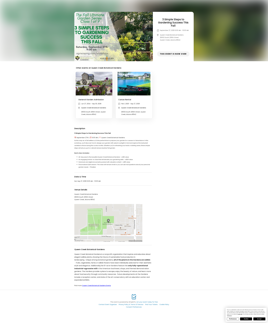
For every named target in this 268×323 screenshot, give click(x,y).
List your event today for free (147, 302)
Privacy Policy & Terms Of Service (131, 304)
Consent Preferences (134, 307)
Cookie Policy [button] (240, 314)
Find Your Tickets (151, 304)
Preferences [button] (229, 315)
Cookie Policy (164, 304)
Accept (259, 319)
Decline (246, 319)
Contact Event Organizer (108, 304)
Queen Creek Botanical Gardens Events (96, 285)
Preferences (233, 319)
